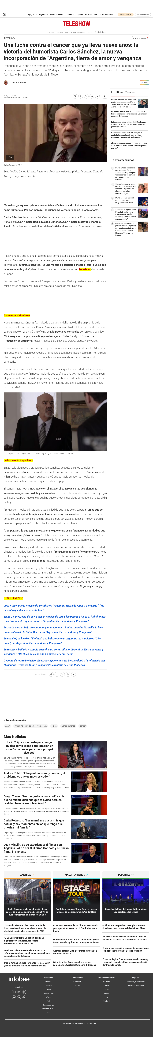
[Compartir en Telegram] (97, 96)
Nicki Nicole (101, 32)
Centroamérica (107, 14)
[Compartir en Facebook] (80, 96)
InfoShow (9, 38)
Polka (54, 726)
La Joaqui (59, 32)
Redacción (77, 982)
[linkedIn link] (24, 997)
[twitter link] (19, 992)
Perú (96, 14)
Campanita (81, 32)
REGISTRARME (125, 14)
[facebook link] (14, 992)
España (79, 14)
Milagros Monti (19, 82)
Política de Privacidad (136, 986)
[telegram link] (19, 997)
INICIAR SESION (143, 14)
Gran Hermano (70, 32)
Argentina (43, 14)
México (88, 14)
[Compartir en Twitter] (86, 96)
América (48, 982)
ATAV (7, 726)
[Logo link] (76, 23)
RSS (48, 1013)
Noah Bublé (91, 32)
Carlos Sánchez (68, 726)
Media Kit (106, 1001)
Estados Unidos (56, 14)
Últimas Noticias (48, 1009)
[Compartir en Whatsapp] (75, 96)
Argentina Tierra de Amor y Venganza (31, 726)
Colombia (70, 14)
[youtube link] (14, 997)
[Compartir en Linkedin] (92, 96)
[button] (4, 14)
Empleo (77, 986)
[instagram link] (24, 992)
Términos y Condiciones (136, 982)
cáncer (83, 726)
